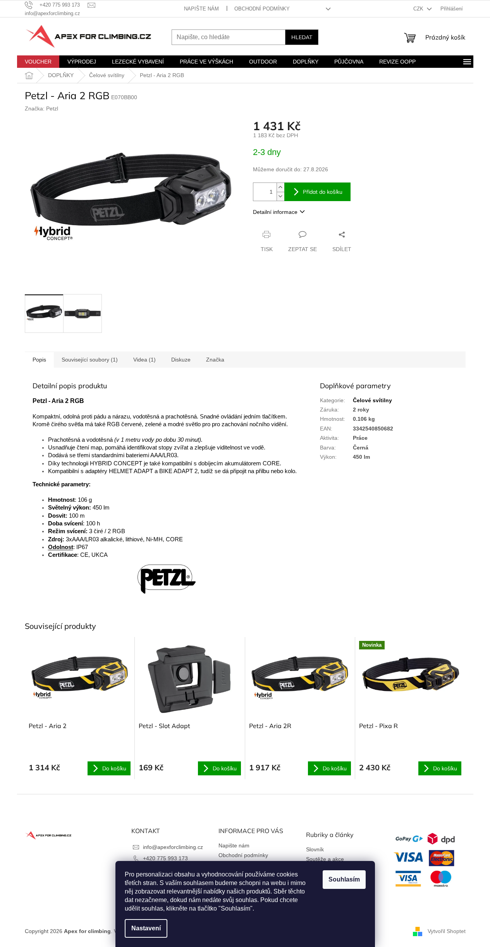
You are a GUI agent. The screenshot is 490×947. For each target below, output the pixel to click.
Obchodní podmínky (262, 9)
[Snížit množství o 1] (280, 196)
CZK (419, 9)
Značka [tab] (215, 359)
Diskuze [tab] (181, 359)
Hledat (301, 37)
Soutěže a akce (325, 859)
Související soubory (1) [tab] (90, 359)
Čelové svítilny (372, 400)
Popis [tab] (39, 359)
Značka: (41, 108)
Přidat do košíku (322, 191)
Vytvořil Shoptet (447, 931)
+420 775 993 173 (165, 858)
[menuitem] (38, 61)
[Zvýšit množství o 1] (280, 187)
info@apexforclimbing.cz (173, 847)
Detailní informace (275, 212)
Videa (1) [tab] (144, 359)
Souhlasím (344, 879)
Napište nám (201, 9)
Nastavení (146, 928)
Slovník (315, 849)
